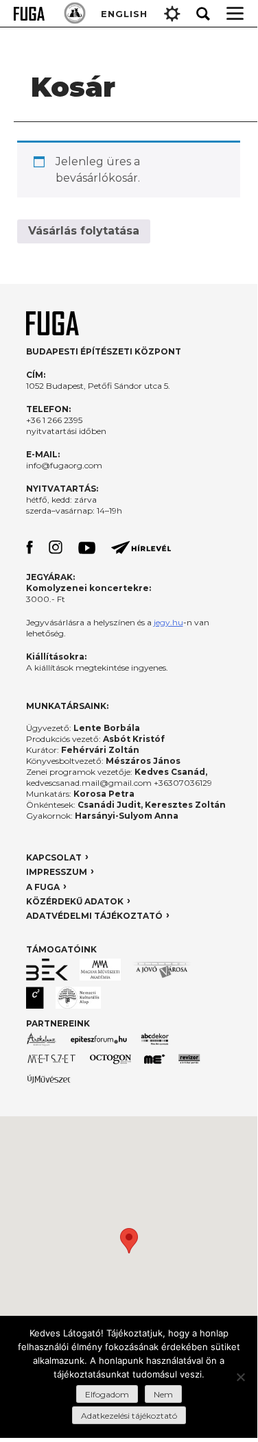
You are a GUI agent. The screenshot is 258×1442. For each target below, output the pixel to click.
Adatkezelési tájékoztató (129, 1415)
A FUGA (43, 887)
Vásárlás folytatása (83, 230)
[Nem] (240, 1377)
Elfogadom (107, 1394)
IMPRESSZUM (56, 872)
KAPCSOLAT (54, 857)
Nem (163, 1394)
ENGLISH (124, 13)
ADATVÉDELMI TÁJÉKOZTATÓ (94, 916)
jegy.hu (168, 622)
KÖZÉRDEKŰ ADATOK (75, 901)
